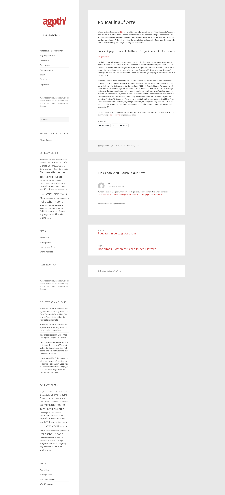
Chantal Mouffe (59, 162)
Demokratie (63, 169)
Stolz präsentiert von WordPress (109, 271)
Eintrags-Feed (46, 242)
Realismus (43, 208)
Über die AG (45, 79)
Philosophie (59, 198)
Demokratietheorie (52, 172)
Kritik (47, 189)
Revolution (51, 208)
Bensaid (64, 159)
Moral (53, 198)
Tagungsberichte (47, 55)
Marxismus (45, 198)
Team (42, 74)
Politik (66, 198)
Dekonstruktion (46, 169)
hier (122, 32)
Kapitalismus (46, 186)
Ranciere (59, 205)
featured (46, 177)
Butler (48, 163)
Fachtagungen (46, 70)
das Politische (60, 166)
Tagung (62, 211)
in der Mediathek (114, 115)
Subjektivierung (52, 211)
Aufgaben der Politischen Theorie (50, 159)
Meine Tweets (46, 140)
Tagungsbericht (47, 214)
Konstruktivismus (59, 186)
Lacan (42, 195)
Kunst (65, 190)
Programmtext (103, 57)
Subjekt (43, 211)
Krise (42, 190)
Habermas (57, 180)
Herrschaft (56, 183)
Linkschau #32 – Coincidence (52, 358)
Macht (63, 194)
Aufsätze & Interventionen (51, 50)
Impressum (45, 84)
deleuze (55, 169)
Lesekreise (44, 60)
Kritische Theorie (57, 190)
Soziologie (59, 208)
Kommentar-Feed (47, 247)
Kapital (63, 183)
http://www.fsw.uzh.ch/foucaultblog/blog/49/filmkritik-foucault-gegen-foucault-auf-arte (130, 194)
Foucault (58, 177)
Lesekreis (51, 194)
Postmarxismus (47, 205)
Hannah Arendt (46, 183)
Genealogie (44, 180)
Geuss (51, 180)
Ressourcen (45, 65)
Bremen (43, 163)
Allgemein (121, 146)
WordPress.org (46, 251)
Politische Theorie (51, 201)
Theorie (59, 214)
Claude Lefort (47, 165)
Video (43, 217)
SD (113, 146)
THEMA (62, 337)
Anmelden (44, 237)
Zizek (49, 218)
